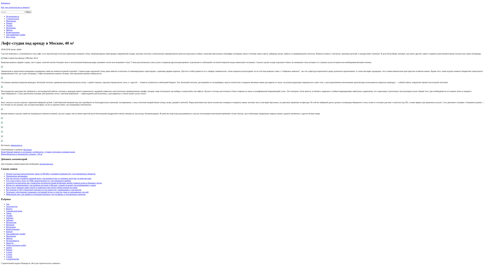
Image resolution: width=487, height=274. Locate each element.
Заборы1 (9, 218)
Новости (10, 243)
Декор (8, 213)
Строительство (12, 19)
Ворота (9, 209)
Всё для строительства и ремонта (15, 7)
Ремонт (9, 23)
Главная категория (14, 211)
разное (9, 247)
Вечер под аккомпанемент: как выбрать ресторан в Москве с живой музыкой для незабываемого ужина (51, 185)
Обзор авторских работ (16, 245)
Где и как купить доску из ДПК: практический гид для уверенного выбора (38, 181)
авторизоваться (46, 164)
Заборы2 (9, 220)
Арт (8, 204)
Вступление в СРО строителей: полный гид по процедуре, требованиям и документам (43, 190)
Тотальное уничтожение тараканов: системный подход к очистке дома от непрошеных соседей (47, 192)
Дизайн (9, 25)
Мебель (9, 30)
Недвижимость (12, 16)
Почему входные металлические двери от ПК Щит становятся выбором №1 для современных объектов (50, 174)
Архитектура (11, 206)
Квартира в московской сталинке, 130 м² (21, 154)
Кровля (9, 231)
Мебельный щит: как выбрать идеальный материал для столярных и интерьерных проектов (46, 194)
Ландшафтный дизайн (15, 35)
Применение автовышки (17, 176)
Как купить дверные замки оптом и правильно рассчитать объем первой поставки (41, 187)
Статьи (9, 252)
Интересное (11, 222)
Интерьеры (11, 28)
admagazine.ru (16, 145)
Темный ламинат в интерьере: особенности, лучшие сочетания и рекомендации (38, 152)
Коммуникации (13, 32)
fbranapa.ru (5, 3)
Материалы (11, 21)
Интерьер (27, 150)
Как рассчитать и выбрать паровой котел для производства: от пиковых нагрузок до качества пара (48, 178)
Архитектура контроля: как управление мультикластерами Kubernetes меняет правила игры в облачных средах (54, 183)
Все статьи (10, 37)
